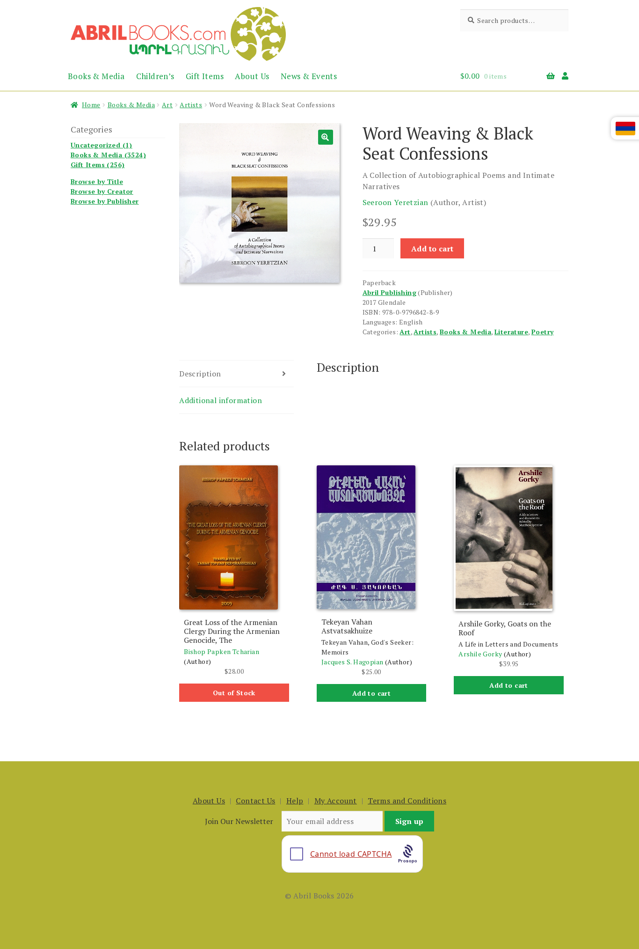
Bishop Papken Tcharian (221, 651)
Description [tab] (200, 373)
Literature (511, 331)
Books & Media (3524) (108, 154)
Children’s (155, 76)
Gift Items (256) (97, 164)
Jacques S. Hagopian (352, 661)
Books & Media (96, 76)
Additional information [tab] (220, 400)
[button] (325, 137)
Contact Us (255, 800)
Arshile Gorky (480, 653)
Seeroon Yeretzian (395, 202)
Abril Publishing (389, 292)
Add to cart (432, 248)
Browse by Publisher (105, 201)
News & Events (309, 76)
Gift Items (205, 76)
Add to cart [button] (371, 693)
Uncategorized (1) (101, 144)
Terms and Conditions (407, 800)
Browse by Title (97, 181)
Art (167, 104)
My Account (335, 800)
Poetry (542, 331)
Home (91, 104)
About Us (252, 76)
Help (295, 800)
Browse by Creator (102, 191)
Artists (191, 104)
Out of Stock (234, 692)
